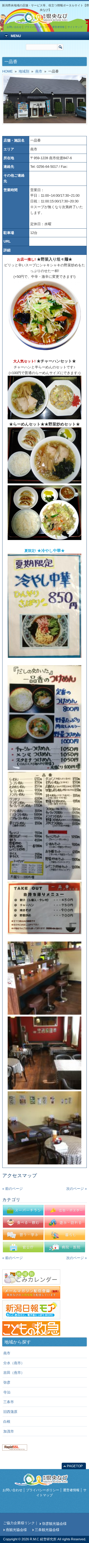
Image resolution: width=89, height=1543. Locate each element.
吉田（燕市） (13, 1373)
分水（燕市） (13, 1363)
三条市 (8, 1402)
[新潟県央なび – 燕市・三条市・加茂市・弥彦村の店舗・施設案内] (44, 22)
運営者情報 (58, 27)
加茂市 (8, 1431)
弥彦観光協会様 (54, 1523)
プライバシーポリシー (36, 27)
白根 (6, 1421)
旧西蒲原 (10, 1412)
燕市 (6, 1353)
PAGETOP (75, 1466)
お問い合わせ (14, 27)
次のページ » (76, 1189)
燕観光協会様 (16, 1530)
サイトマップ (74, 27)
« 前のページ (12, 1189)
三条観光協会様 (47, 1530)
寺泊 (6, 1392)
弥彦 (6, 1382)
